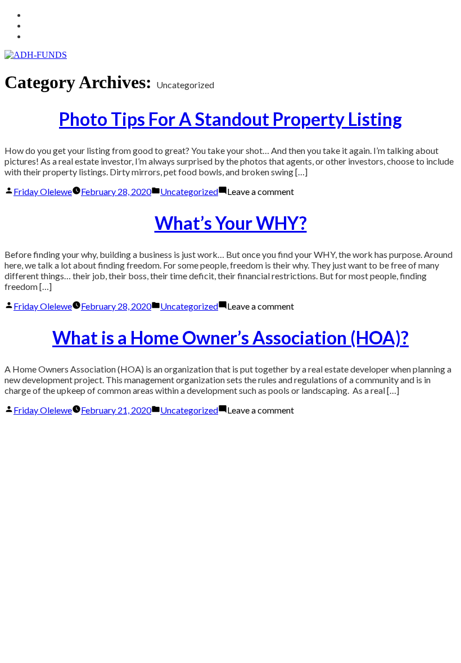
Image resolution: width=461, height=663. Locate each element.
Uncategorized (189, 191)
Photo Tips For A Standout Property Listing (230, 119)
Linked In (43, 25)
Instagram (46, 35)
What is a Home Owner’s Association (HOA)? (230, 337)
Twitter (40, 14)
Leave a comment (260, 191)
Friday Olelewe (42, 191)
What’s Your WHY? (231, 223)
